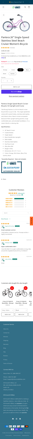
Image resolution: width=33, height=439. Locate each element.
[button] (3, 7)
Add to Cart (8, 314)
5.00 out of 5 (21, 193)
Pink (20, 70)
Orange (6, 70)
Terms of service (16, 435)
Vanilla (12, 73)
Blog (4, 348)
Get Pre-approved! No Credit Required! (10, 63)
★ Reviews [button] (31, 221)
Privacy (5, 359)
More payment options (16, 96)
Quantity (3, 77)
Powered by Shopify (18, 432)
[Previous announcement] (3, 2)
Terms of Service (7, 363)
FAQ (4, 352)
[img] (5, 223)
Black (5, 74)
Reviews (5, 355)
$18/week (25, 61)
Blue (27, 70)
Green (14, 70)
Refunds (5, 336)
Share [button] (4, 179)
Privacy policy (9, 435)
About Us (5, 329)
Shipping (3, 53)
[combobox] (7, 310)
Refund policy (28, 432)
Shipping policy (25, 435)
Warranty (5, 344)
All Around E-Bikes (10, 432)
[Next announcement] (30, 2)
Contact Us (6, 332)
